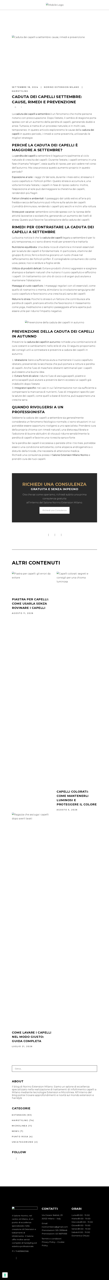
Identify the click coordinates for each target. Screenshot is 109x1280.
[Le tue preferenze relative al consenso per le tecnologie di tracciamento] (5, 1275)
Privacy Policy (48, 1242)
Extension (19, 1115)
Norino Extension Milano (62, 87)
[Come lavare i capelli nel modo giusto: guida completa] (32, 919)
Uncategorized (22, 1142)
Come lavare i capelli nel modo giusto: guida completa (31, 1037)
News (15, 1131)
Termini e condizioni (51, 1238)
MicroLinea (19, 1126)
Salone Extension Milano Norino (70, 455)
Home (15, 18)
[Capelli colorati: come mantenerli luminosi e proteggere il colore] (77, 678)
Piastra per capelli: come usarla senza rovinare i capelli (30, 604)
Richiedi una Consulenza (54, 510)
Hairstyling (32, 18)
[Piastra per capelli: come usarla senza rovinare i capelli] (32, 582)
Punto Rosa (20, 1137)
